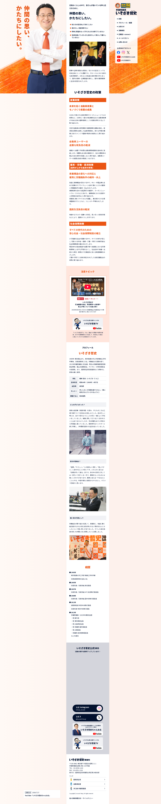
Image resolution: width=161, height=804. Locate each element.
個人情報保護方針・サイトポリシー (81, 798)
